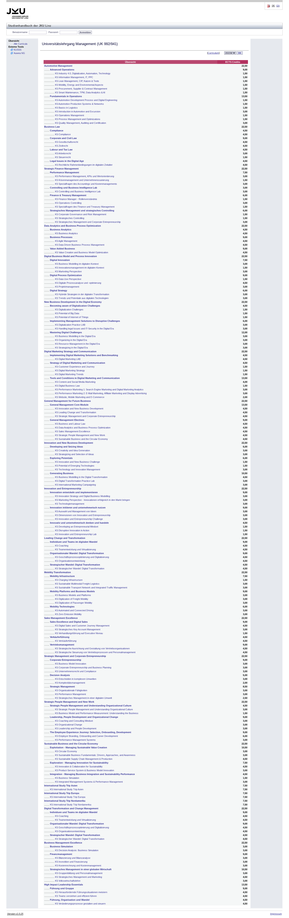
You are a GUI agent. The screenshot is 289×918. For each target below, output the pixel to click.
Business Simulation (61, 846)
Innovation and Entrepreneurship (62, 488)
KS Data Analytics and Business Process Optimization (82, 427)
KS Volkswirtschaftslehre (67, 880)
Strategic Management (62, 686)
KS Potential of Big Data (67, 313)
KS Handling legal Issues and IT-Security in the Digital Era (84, 328)
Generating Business (61, 473)
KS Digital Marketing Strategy (70, 370)
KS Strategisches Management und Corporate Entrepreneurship (88, 222)
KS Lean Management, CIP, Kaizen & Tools (77, 81)
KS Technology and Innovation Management (77, 469)
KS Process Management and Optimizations (77, 119)
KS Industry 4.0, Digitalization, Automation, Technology (82, 73)
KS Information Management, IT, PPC (74, 77)
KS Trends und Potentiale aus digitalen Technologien (82, 298)
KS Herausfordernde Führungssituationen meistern (81, 892)
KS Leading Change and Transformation (75, 412)
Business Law (52, 126)
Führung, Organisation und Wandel (69, 900)
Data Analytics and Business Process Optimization (72, 225)
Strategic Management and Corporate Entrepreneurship (75, 656)
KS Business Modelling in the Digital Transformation (81, 477)
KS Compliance (63, 134)
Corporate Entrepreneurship (65, 660)
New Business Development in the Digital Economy (73, 302)
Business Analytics (60, 229)
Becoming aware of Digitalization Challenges (75, 305)
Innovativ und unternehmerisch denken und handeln (79, 523)
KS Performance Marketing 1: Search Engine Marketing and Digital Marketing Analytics (99, 389)
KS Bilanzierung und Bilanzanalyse (72, 858)
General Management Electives (67, 420)
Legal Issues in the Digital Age (67, 161)
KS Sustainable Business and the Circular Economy (81, 439)
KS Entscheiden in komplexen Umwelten (75, 679)
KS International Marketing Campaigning (75, 484)
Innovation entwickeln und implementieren (74, 492)
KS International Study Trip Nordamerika (70, 804)
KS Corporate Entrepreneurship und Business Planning (83, 667)
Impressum (276, 913)
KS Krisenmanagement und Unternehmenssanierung (82, 180)
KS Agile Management (66, 241)
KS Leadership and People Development (75, 728)
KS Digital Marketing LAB (67, 359)
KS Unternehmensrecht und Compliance (75, 671)
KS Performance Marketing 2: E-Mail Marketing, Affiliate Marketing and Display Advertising (101, 393)
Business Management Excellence (63, 842)
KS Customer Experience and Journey (75, 366)
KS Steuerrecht (63, 157)
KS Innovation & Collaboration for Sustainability (79, 766)
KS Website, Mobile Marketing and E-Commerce (79, 397)
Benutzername (20, 32)
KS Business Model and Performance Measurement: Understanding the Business (96, 713)
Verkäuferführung (59, 637)
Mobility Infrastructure (62, 576)
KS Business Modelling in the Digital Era (75, 336)
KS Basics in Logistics (66, 107)
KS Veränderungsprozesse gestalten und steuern (80, 903)
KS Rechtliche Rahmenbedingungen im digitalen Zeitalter (84, 165)
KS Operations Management (69, 115)
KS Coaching (61, 545)
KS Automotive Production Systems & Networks (79, 104)
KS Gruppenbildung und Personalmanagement (78, 873)
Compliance (56, 130)
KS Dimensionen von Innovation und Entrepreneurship (82, 515)
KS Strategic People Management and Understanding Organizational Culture (94, 709)
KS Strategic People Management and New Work (80, 435)
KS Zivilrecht (61, 146)
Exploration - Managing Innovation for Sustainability (79, 762)
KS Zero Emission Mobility (68, 614)
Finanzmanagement (61, 854)
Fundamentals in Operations (66, 96)
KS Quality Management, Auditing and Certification (80, 123)
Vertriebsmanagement (62, 644)
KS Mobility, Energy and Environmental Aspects (79, 85)
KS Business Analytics (66, 233)
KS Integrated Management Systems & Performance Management (89, 781)
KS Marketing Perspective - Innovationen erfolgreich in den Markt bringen (92, 500)
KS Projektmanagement (67, 286)
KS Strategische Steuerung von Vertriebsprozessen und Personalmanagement (95, 652)
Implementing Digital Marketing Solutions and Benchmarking (84, 355)
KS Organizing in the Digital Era (71, 340)
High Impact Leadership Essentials (63, 884)
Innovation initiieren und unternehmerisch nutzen (78, 507)
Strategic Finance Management (61, 168)
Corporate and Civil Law (63, 138)
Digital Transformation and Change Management (71, 808)
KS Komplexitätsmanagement (70, 682)
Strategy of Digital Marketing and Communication (77, 363)
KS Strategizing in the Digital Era (71, 347)
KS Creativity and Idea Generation (72, 450)
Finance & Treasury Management (68, 195)
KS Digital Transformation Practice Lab (75, 481)
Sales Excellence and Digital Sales (69, 622)
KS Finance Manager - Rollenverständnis (76, 199)
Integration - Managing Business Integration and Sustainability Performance (92, 774)
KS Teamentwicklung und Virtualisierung (75, 549)
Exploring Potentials (61, 458)
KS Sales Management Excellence (72, 431)
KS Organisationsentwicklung (70, 561)
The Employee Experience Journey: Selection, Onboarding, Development (90, 732)
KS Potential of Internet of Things (71, 317)
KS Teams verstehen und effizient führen (76, 896)
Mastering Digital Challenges (66, 332)
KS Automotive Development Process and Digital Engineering (86, 100)
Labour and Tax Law (61, 149)
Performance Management (64, 172)
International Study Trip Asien (60, 785)
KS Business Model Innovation (70, 663)
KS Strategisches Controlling (69, 218)
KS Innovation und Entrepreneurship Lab (75, 534)
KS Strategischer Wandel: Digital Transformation (79, 568)
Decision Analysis (60, 675)
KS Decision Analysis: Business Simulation (76, 850)
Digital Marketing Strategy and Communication (70, 351)
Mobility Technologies (62, 606)
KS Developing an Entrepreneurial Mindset (76, 526)
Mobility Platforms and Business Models (72, 591)
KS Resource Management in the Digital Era (77, 344)
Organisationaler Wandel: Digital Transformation (77, 553)
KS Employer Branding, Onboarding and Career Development (86, 736)
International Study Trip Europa (61, 793)
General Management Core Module (69, 404)
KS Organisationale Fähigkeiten (71, 690)
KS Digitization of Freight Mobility (71, 599)
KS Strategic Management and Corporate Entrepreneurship (85, 416)
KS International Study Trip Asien (66, 789)
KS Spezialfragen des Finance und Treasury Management (84, 206)
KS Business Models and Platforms (73, 595)
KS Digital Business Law (67, 385)
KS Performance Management (70, 694)
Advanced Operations (62, 69)
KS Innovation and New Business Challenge (77, 462)
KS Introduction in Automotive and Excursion (77, 111)
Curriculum (213, 53)
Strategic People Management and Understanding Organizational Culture (90, 705)
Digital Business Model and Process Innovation (70, 256)
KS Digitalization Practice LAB (70, 324)
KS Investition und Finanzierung (71, 861)
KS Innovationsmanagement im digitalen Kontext (79, 267)
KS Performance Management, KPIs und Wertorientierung (84, 176)
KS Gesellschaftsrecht (66, 142)
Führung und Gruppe (62, 888)
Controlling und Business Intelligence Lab (73, 187)
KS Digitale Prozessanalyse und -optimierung (78, 283)
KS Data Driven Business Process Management (79, 245)
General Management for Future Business (67, 401)
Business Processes (61, 237)
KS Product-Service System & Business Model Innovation (84, 770)
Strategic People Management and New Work (69, 702)
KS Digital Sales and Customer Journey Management (82, 625)
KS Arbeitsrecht (63, 153)
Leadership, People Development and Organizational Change (84, 717)
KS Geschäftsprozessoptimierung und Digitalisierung (82, 557)
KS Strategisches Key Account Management (77, 629)
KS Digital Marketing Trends (69, 374)
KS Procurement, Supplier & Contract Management (81, 88)
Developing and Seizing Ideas (66, 446)
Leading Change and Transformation (64, 538)
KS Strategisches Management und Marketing (78, 877)
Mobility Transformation (57, 572)
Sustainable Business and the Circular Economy (71, 743)
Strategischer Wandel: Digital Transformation (75, 564)
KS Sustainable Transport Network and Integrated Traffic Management (91, 587)
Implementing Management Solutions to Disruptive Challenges (85, 321)
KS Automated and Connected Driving (74, 610)
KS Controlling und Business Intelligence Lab (77, 191)
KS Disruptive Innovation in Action (72, 530)
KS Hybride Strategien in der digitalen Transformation (82, 294)
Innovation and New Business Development (68, 443)
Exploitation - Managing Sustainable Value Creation (78, 747)
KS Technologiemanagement (69, 503)
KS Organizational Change (68, 724)
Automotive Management (58, 66)
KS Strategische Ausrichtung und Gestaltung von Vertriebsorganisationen (92, 648)
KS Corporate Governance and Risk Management (80, 214)
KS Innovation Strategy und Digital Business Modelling (82, 496)
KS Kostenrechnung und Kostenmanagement (78, 865)
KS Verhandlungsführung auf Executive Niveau (79, 633)
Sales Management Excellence (61, 618)
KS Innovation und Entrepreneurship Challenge (79, 519)
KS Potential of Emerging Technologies (74, 465)
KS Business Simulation (67, 778)
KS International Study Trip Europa (67, 797)
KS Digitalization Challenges (69, 309)
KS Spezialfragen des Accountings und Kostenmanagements (86, 184)
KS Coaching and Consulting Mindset (74, 721)
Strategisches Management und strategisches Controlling (82, 210)
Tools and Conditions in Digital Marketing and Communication (85, 378)
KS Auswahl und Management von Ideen (75, 511)
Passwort (53, 32)
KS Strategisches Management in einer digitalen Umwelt (83, 698)
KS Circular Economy (66, 751)
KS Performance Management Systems (75, 740)
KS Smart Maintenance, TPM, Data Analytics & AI (80, 92)
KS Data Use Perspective (68, 279)
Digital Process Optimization (66, 275)
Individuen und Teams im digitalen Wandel (73, 542)
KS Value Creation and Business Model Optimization (81, 252)
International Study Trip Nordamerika (64, 801)
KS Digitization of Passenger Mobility (73, 602)
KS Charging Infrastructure (69, 580)
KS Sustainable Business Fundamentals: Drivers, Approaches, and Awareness (95, 755)
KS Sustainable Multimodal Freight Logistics (77, 583)
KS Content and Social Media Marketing (75, 382)
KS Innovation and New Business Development (79, 408)
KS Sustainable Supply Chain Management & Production (83, 759)
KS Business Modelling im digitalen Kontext (77, 264)
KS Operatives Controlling (68, 203)
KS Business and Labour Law (70, 424)
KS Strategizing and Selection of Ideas (74, 454)
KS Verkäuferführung (65, 641)
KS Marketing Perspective (68, 271)
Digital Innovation (60, 260)
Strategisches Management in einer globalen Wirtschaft (80, 869)
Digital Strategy (58, 290)
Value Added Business (62, 248)
